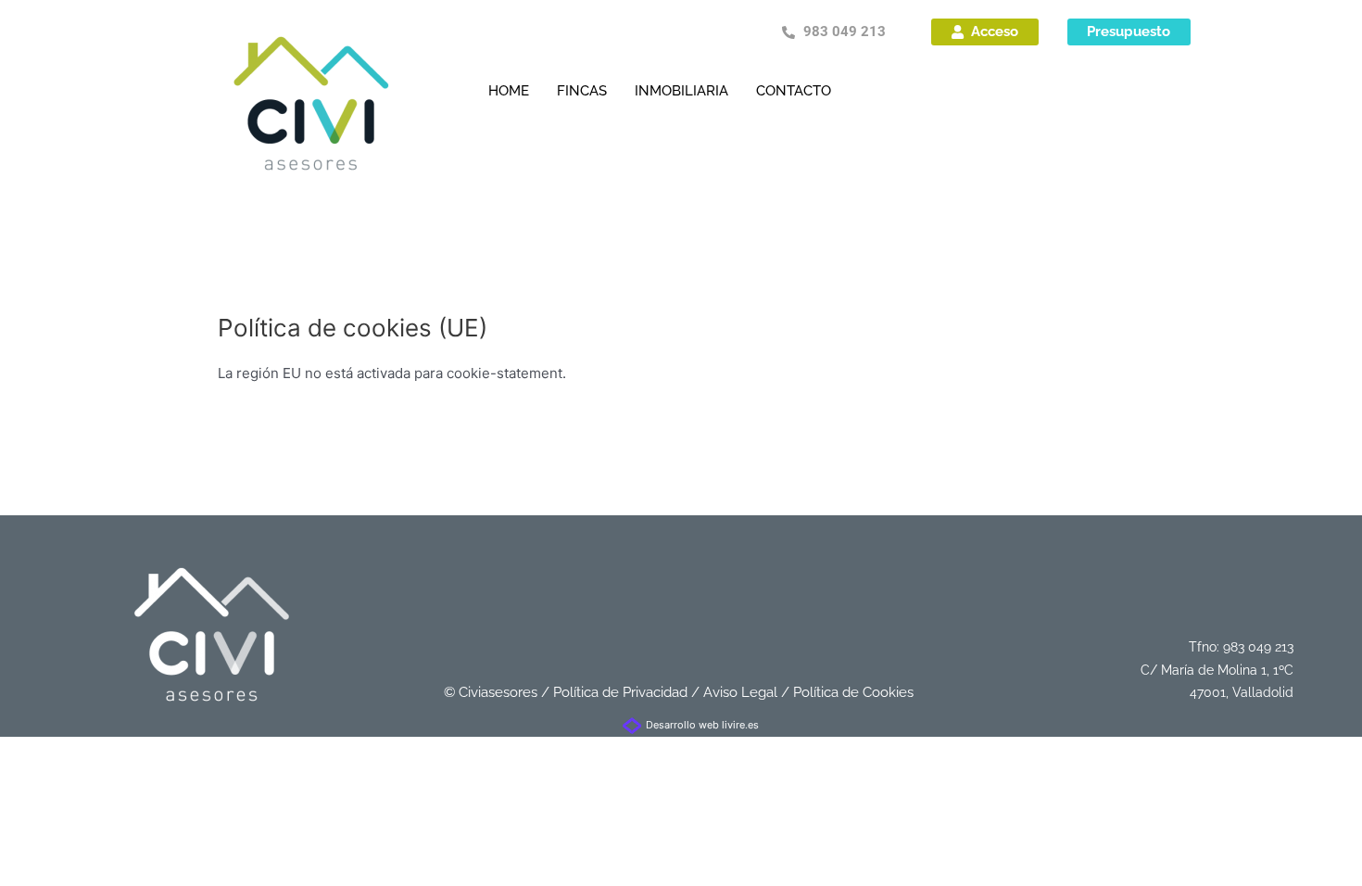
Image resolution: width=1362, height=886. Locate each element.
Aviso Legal (740, 692)
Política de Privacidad (620, 692)
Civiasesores (498, 692)
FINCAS (582, 90)
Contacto (793, 90)
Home (508, 90)
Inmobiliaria (681, 90)
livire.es (740, 724)
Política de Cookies (853, 692)
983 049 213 (1258, 646)
